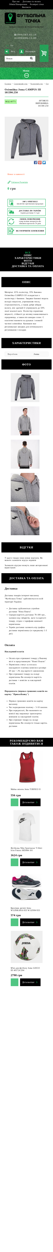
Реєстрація (30, 51)
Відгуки (28, 263)
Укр (7, 46)
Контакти (26, 7)
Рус (12, 46)
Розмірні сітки (37, 4)
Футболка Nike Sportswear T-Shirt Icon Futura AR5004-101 (26, 849)
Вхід (13, 51)
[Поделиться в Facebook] (35, 162)
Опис (28, 255)
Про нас (16, 1)
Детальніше (28, 802)
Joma (36, 354)
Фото (28, 260)
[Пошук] (31, 59)
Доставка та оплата (32, 1)
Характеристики (28, 258)
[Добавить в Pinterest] (40, 162)
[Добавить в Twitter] (44, 162)
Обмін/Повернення (18, 4)
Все (28, 252)
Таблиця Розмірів (19, 182)
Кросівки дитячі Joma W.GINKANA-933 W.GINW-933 (25, 909)
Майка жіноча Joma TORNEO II (26, 789)
